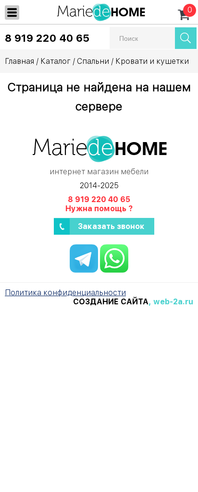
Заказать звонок (111, 226)
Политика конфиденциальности (65, 292)
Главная (19, 61)
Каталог (55, 61)
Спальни (93, 61)
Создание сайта (110, 301)
